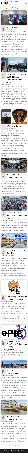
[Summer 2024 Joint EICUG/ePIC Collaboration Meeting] (14, 331)
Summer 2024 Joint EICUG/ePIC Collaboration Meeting (17, 344)
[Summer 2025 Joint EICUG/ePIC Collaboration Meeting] (14, 203)
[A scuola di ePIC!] (14, 17)
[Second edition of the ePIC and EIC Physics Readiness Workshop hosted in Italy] (14, 64)
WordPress (15, 450)
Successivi (17, 445)
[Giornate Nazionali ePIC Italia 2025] (14, 240)
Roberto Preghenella (8, 180)
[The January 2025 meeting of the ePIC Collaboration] (14, 287)
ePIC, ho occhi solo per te (16, 126)
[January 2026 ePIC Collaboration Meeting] (14, 165)
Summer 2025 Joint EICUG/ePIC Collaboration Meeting (17, 215)
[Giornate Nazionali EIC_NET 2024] (14, 364)
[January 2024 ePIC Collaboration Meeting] (14, 407)
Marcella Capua (12, 29)
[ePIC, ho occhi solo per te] (14, 116)
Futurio (22, 450)
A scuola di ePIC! (13, 27)
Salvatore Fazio (6, 84)
